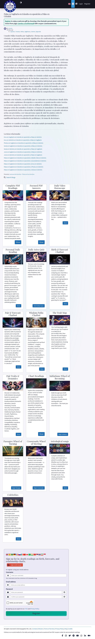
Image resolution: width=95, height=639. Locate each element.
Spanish (12, 31)
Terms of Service (49, 629)
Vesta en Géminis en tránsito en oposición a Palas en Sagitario (23, 149)
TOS (26, 609)
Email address (11, 582)
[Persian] (42, 554)
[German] (14, 554)
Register (87, 4)
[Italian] (22, 554)
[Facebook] (62, 635)
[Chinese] (24, 554)
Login (81, 4)
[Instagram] (66, 635)
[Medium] (89, 635)
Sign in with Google (16, 565)
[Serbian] (37, 554)
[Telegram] (73, 635)
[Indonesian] (45, 554)
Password (9, 589)
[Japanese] (27, 554)
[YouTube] (77, 635)
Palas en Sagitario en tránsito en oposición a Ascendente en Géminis (25, 161)
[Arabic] (29, 554)
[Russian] (19, 554)
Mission (40, 629)
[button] (21, 2)
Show (18, 242)
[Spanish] (9, 554)
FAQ (66, 629)
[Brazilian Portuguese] (12, 554)
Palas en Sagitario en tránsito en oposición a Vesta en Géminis (23, 170)
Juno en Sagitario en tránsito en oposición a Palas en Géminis (23, 152)
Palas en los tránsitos (28, 174)
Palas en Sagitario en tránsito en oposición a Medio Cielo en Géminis (25, 158)
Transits (17, 31)
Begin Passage (16, 488)
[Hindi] (32, 554)
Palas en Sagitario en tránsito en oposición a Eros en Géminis (23, 164)
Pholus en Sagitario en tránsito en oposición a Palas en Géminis (23, 143)
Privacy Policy (35, 609)
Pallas (22, 31)
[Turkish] (34, 554)
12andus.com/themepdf (25, 23)
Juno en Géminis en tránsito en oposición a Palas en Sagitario (23, 155)
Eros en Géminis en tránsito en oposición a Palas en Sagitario (23, 140)
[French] (17, 554)
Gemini (33, 31)
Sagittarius (27, 31)
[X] (70, 635)
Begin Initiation (63, 434)
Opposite (38, 31)
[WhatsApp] (81, 635)
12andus (10, 28)
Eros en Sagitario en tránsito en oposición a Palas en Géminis (23, 137)
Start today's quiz (38, 306)
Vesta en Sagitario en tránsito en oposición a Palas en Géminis (23, 146)
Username (9, 572)
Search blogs (10, 177)
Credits (70, 629)
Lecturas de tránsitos (15, 174)
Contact (34, 629)
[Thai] (40, 554)
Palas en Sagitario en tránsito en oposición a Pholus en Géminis (23, 167)
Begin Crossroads (38, 488)
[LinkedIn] (85, 635)
